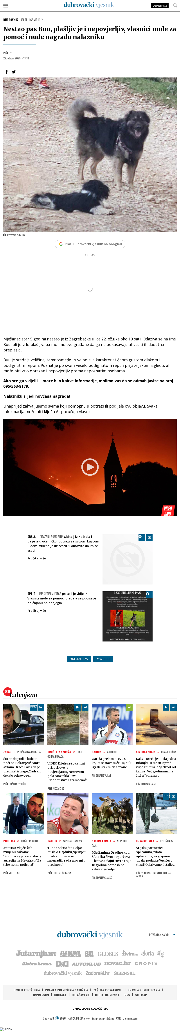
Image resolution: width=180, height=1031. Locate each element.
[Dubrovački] (89, 5)
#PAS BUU (103, 659)
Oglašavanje (81, 994)
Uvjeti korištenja (27, 990)
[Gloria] (147, 953)
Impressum (41, 994)
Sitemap (141, 994)
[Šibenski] (124, 973)
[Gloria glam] (161, 953)
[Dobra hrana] (37, 963)
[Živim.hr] (130, 953)
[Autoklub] (86, 963)
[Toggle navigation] (5, 5)
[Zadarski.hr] (97, 973)
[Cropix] (146, 963)
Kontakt (60, 994)
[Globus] (108, 953)
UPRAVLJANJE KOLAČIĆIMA (90, 1009)
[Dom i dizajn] (62, 963)
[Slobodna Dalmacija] (70, 953)
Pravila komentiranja (144, 990)
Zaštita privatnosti (107, 990)
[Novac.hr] (117, 963)
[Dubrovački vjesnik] (63, 973)
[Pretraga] (175, 5)
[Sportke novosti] (89, 953)
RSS (127, 994)
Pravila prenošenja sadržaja (66, 990)
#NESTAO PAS (79, 659)
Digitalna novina (107, 994)
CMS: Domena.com (126, 1018)
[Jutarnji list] (36, 953)
